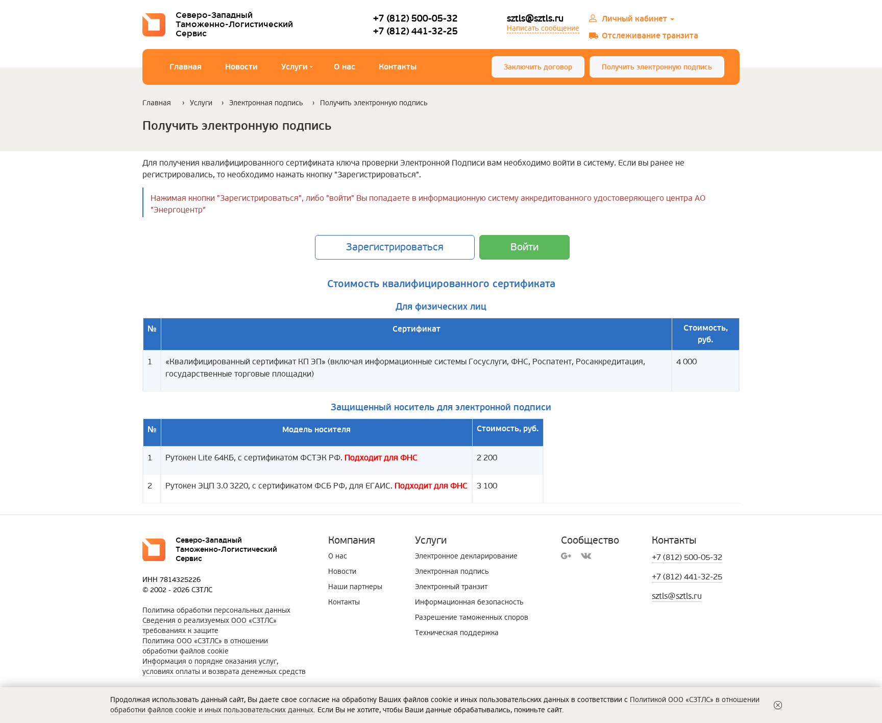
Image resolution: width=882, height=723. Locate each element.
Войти (524, 247)
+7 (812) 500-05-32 (415, 18)
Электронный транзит (451, 586)
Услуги (296, 68)
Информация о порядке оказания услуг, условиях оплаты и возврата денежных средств (224, 666)
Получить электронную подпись (657, 67)
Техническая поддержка (457, 632)
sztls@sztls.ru (535, 18)
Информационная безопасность (469, 602)
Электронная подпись (266, 103)
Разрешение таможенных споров (471, 617)
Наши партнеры (355, 586)
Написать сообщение (543, 28)
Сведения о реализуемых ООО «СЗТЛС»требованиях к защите (209, 625)
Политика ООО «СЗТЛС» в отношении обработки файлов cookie (205, 646)
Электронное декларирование (466, 556)
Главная (185, 67)
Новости (241, 67)
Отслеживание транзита (650, 36)
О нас (344, 67)
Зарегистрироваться (395, 247)
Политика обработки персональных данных (216, 610)
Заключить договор (538, 67)
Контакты (397, 67)
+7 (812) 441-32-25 (415, 31)
